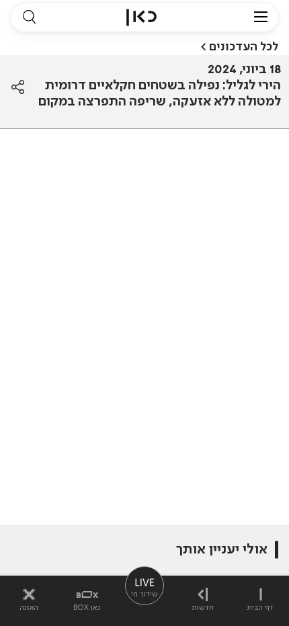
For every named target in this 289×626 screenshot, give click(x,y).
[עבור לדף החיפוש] (29, 17)
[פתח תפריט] (261, 17)
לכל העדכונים (243, 47)
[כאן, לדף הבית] (141, 17)
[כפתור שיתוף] (18, 87)
